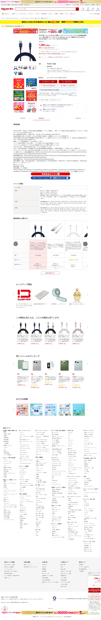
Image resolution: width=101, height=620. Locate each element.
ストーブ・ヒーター (8, 461)
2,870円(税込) (56, 255)
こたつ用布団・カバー (89, 534)
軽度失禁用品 (55, 502)
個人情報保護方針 (83, 569)
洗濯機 (61, 13)
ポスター (38, 526)
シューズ (86, 440)
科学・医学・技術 (39, 515)
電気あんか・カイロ (8, 469)
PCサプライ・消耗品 (24, 479)
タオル (85, 473)
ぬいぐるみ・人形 (72, 450)
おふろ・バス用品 (72, 484)
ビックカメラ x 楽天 (5, 4)
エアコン (50, 13)
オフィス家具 (87, 536)
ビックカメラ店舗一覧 (85, 4)
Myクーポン (44, 573)
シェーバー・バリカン (24, 499)
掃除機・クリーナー (8, 445)
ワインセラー (6, 503)
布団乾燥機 (6, 441)
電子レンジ (72, 13)
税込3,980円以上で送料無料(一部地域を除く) (20, 4)
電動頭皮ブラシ (23, 510)
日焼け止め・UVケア (56, 519)
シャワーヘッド (23, 512)
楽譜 (37, 496)
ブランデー (70, 444)
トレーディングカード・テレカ (74, 467)
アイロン (5, 447)
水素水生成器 (6, 515)
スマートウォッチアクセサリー (42, 449)
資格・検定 (38, 523)
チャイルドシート (72, 491)
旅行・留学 (38, 492)
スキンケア (54, 507)
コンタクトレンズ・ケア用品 (58, 497)
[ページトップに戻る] (98, 425)
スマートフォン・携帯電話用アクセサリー (42, 437)
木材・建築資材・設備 (73, 532)
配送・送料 (63, 564)
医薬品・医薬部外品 (56, 489)
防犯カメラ (70, 528)
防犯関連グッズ (87, 545)
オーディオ (22, 434)
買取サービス (7, 577)
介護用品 (54, 498)
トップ (2, 18)
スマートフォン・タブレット (12, 18)
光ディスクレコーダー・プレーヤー (26, 442)
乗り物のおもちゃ (72, 454)
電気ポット (6, 499)
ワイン (69, 434)
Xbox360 (54, 469)
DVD (37, 535)
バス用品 (86, 469)
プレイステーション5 (56, 461)
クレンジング (55, 511)
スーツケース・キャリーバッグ (90, 492)
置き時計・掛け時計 (88, 527)
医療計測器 (54, 500)
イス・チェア (87, 516)
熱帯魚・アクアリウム (73, 504)
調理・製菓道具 (55, 434)
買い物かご (44, 564)
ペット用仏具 (71, 515)
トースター (6, 488)
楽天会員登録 (97, 13)
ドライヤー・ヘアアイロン (25, 496)
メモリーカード (23, 454)
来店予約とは (71, 95)
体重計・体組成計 (23, 524)
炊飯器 (5, 485)
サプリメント (55, 525)
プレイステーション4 (56, 463)
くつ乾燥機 (6, 443)
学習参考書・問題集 (40, 507)
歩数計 (21, 522)
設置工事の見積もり (8, 573)
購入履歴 (44, 571)
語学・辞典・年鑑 (39, 513)
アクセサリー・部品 (24, 456)
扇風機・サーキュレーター (9, 473)
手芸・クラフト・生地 (89, 467)
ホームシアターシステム (25, 448)
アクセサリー (39, 470)
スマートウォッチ (88, 486)
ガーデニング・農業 (72, 533)
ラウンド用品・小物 (88, 444)
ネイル (53, 515)
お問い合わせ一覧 (50, 616)
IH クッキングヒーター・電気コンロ (10, 507)
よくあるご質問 (75, 4)
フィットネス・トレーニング (90, 447)
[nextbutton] (87, 294)
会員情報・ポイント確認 (47, 575)
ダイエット (54, 527)
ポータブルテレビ (23, 452)
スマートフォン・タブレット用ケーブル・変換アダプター (35, 18)
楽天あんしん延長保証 (9, 566)
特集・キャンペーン (28, 564)
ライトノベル (39, 521)
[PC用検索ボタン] (77, 9)
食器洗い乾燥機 (7, 512)
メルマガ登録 (63, 577)
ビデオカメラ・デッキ (24, 446)
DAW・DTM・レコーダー (41, 463)
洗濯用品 (86, 466)
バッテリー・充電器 (40, 443)
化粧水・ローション (56, 509)
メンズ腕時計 (87, 478)
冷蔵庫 (56, 13)
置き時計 (86, 484)
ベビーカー (70, 489)
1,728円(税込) (73, 255)
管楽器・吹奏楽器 (39, 465)
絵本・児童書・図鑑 (40, 488)
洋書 (37, 519)
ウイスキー (70, 432)
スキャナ (22, 477)
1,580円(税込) (38, 255)
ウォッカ (70, 442)
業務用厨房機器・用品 (56, 449)
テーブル (86, 512)
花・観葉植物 (71, 539)
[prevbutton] (13, 294)
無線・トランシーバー (24, 458)
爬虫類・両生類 (71, 511)
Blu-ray (37, 531)
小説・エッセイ (39, 509)
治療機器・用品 (55, 491)
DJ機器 (37, 474)
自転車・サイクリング (89, 432)
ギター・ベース (39, 468)
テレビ (66, 13)
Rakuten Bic (7, 9)
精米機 (5, 487)
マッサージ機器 (23, 514)
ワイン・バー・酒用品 (56, 452)
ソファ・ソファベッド (89, 508)
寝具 (85, 501)
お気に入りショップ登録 (66, 573)
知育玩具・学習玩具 (72, 452)
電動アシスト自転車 (88, 434)
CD (36, 533)
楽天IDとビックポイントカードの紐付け (50, 583)
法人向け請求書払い (46, 580)
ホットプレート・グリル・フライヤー (10, 495)
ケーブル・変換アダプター (41, 441)
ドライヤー (30, 13)
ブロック (70, 471)
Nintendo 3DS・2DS (56, 465)
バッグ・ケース (87, 442)
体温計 (21, 527)
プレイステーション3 (56, 473)
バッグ (85, 494)
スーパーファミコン (56, 484)
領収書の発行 (63, 575)
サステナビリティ (59, 616)
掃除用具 (86, 464)
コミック (38, 487)
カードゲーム (71, 464)
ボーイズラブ (39, 511)
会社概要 (93, 4)
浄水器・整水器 (7, 514)
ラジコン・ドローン (72, 460)
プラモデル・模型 (72, 456)
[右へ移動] (85, 244)
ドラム (37, 466)
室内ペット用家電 (72, 517)
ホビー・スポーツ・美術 (41, 494)
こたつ (5, 465)
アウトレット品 (87, 543)
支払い (62, 566)
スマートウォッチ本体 (40, 447)
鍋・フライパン (55, 432)
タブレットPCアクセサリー (42, 439)
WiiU (53, 476)
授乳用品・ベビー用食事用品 (74, 488)
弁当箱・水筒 (55, 444)
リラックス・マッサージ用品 (58, 537)
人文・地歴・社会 (39, 506)
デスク (85, 514)
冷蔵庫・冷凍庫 (7, 434)
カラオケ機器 (39, 480)
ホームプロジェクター (24, 444)
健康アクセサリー (56, 535)
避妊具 (53, 495)
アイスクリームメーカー (9, 519)
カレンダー (38, 500)
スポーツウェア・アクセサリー (90, 453)
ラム (69, 438)
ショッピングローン (8, 569)
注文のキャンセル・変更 (66, 571)
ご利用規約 (81, 571)
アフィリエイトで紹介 (65, 582)
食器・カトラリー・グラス (57, 436)
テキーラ (70, 445)
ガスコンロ (6, 497)
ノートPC (22, 470)
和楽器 (37, 478)
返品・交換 (63, 569)
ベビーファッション (72, 480)
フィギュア (70, 458)
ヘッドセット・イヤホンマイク (42, 445)
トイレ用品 (86, 471)
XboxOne (54, 467)
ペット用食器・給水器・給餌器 (74, 510)
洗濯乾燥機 (6, 437)
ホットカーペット (7, 463)
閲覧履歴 (44, 569)
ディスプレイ (22, 474)
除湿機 (5, 476)
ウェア (85, 445)
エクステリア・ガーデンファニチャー (74, 536)
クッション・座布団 (88, 510)
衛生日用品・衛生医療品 (57, 493)
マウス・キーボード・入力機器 (26, 485)
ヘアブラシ (22, 497)
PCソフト (22, 491)
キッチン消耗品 (55, 440)
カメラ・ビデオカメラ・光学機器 (26, 437)
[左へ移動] (15, 244)
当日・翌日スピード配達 (9, 564)
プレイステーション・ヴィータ (58, 471)
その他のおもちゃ (72, 473)
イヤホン (37, 13)
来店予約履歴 (45, 577)
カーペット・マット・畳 (89, 525)
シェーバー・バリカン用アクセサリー (26, 502)
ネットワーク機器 (23, 481)
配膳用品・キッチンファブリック (58, 446)
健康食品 (54, 531)
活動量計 (22, 520)
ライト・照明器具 (7, 454)
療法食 (69, 519)
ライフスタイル (39, 502)
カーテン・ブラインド (89, 523)
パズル (69, 462)
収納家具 (86, 521)
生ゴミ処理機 (6, 517)
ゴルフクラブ (87, 438)
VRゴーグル (38, 454)
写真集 (37, 524)
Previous (12, 31)
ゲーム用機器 (22, 487)
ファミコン (54, 482)
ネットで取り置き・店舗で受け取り (12, 575)
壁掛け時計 (86, 482)
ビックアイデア (22, 13)
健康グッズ (54, 533)
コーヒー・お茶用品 (56, 451)
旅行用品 (86, 496)
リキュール (70, 440)
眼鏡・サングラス (88, 455)
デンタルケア (22, 508)
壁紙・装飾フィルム (88, 529)
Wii (52, 478)
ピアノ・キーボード (40, 459)
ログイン (91, 13)
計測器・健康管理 (56, 529)
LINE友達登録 (64, 580)
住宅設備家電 (6, 452)
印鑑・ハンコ (87, 462)
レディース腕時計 (88, 480)
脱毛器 (21, 505)
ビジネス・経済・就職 (40, 498)
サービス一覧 (43, 616)
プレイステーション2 (56, 475)
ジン (69, 436)
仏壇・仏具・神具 (88, 551)
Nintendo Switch (55, 459)
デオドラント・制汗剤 (56, 517)
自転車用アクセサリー (89, 436)
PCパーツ (22, 489)
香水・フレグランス (56, 520)
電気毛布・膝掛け (7, 467)
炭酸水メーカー (7, 510)
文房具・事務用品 (88, 460)
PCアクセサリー (23, 472)
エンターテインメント (40, 490)
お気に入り (44, 566)
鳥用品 (69, 508)
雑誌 (37, 504)
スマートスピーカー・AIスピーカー (26, 460)
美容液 (53, 513)
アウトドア (86, 451)
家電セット (14, 13)
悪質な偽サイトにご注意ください (21, 602)
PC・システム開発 (40, 517)
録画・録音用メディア (24, 439)
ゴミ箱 (85, 533)
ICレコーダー (22, 450)
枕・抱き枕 (86, 505)
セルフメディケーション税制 (7, 602)
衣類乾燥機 (6, 439)
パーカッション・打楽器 (41, 472)
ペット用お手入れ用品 (73, 502)
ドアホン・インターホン (73, 526)
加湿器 (5, 475)
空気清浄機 (44, 13)
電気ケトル (6, 501)
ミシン (5, 449)
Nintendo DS (55, 480)
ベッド (85, 506)
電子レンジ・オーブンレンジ (10, 483)
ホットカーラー (23, 506)
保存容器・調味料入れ (56, 438)
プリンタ (22, 475)
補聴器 (21, 516)
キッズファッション (72, 478)
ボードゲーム (71, 466)
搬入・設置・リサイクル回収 (10, 571)
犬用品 (69, 500)
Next (89, 31)
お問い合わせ (63, 586)
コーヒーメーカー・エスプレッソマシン (10, 491)
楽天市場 (98, 4)
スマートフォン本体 (40, 432)
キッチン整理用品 (56, 442)
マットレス (86, 503)
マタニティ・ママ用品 (73, 482)
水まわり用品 (55, 454)
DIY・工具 (70, 524)
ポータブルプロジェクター (25, 463)
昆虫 (69, 513)
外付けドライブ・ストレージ (26, 483)
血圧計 (21, 525)
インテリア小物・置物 (89, 538)
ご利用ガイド (68, 4)
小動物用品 (70, 506)
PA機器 (37, 461)
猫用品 (69, 498)
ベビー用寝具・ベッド (73, 486)
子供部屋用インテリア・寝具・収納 (90, 519)
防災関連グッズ (71, 530)
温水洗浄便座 (22, 518)
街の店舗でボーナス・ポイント (30, 566)
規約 (76, 95)
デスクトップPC (23, 468)
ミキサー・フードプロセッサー (10, 505)
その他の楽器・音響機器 (41, 482)
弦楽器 (37, 476)
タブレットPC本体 (40, 434)
